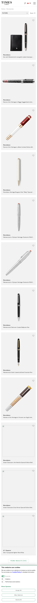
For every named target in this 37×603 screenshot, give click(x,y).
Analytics (7, 579)
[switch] (3, 579)
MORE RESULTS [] (18, 561)
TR (30, 3)
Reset (31, 13)
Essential (7, 576)
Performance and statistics (12, 581)
